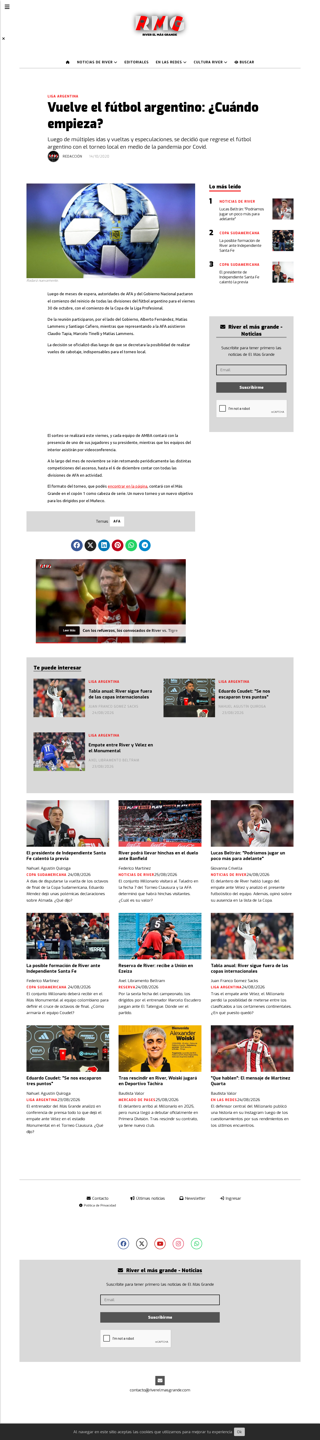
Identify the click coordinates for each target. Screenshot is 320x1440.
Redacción (72, 156)
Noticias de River (95, 62)
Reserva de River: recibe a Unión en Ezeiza (156, 968)
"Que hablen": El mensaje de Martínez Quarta (250, 1081)
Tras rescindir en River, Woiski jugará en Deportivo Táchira (158, 1081)
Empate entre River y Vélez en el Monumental (121, 747)
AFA (117, 521)
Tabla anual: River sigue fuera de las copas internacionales (120, 694)
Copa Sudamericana (47, 875)
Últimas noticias (150, 1198)
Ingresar (232, 1198)
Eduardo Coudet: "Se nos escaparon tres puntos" (244, 694)
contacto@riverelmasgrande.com (160, 1390)
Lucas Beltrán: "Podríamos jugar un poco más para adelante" (248, 855)
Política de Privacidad (99, 1205)
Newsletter (194, 1198)
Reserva (127, 987)
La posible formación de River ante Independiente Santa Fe (63, 968)
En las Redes (169, 62)
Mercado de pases (137, 1100)
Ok (239, 1432)
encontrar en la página (127, 486)
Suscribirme (251, 387)
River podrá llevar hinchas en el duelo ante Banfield (158, 855)
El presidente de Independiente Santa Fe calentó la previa (66, 855)
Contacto (99, 1198)
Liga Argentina (63, 96)
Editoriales (136, 62)
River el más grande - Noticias (255, 331)
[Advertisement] (121, 392)
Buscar (246, 62)
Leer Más (69, 630)
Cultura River (209, 62)
